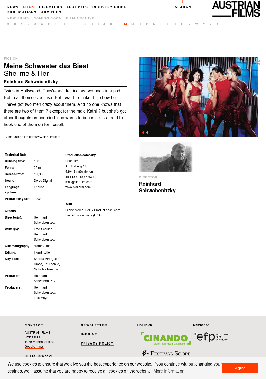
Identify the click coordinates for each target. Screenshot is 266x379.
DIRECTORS (50, 7)
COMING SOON (48, 18)
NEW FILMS (18, 18)
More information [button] (169, 371)
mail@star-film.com (34, 137)
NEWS (13, 7)
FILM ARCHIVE (80, 18)
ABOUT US (51, 12)
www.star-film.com (78, 187)
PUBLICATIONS (22, 12)
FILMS (29, 7)
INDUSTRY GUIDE (109, 7)
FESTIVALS (77, 7)
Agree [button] (240, 368)
